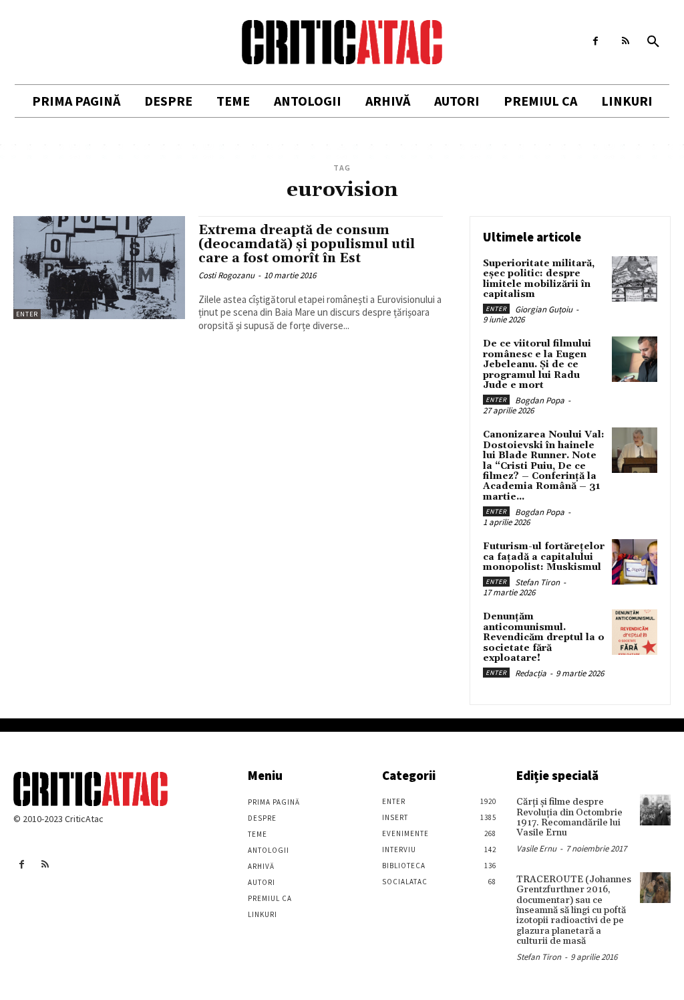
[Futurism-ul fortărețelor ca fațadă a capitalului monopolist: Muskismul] (634, 562)
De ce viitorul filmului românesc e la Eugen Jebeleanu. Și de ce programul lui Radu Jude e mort (537, 364)
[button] (653, 42)
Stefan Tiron (537, 582)
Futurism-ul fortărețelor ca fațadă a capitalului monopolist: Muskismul (544, 556)
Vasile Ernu (536, 848)
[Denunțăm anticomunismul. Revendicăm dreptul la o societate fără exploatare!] (634, 632)
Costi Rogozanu (226, 275)
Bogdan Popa (539, 400)
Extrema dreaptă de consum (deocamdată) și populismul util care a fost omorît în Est (306, 244)
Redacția (530, 673)
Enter (27, 314)
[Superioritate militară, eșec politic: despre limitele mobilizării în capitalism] (634, 279)
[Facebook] (595, 41)
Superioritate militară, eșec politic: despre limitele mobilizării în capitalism (538, 279)
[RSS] (625, 41)
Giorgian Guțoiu (543, 309)
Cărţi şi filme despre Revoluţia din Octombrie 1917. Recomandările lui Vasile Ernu (569, 817)
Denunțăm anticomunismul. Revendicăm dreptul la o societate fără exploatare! (544, 637)
